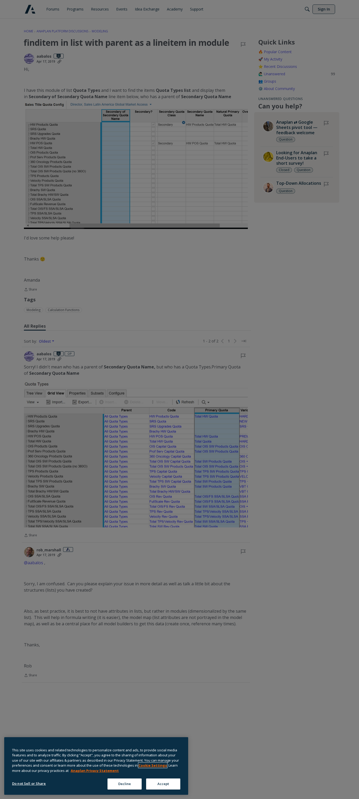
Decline (124, 783)
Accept (163, 783)
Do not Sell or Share (29, 783)
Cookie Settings (153, 765)
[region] (96, 766)
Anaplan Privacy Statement (95, 770)
